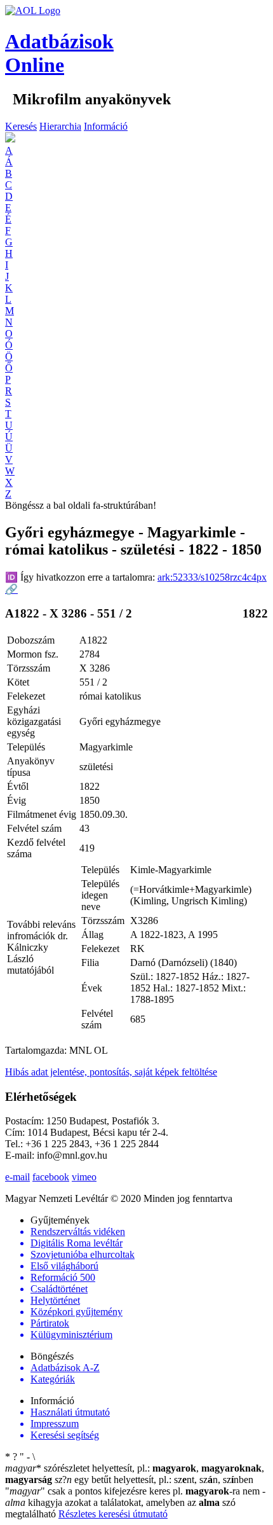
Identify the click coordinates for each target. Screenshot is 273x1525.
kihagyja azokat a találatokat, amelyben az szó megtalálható (135, 1502)
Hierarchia (60, 126)
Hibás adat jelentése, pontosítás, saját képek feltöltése (111, 1071)
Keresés (21, 126)
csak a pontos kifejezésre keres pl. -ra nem (133, 1491)
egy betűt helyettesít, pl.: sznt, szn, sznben (154, 1479)
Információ (106, 126)
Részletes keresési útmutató (113, 1513)
